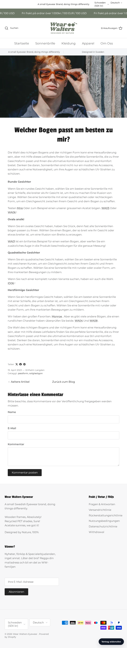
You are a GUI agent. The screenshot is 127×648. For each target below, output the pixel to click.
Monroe (57, 316)
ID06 (11, 283)
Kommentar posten (25, 472)
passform (23, 373)
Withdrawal (96, 532)
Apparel (88, 43)
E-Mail (12, 428)
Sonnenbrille (45, 43)
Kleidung (68, 43)
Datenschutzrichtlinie (103, 526)
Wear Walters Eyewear (25, 634)
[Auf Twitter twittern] (16, 364)
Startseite (21, 43)
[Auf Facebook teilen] (20, 364)
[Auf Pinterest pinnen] (24, 364)
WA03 (105, 208)
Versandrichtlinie (100, 509)
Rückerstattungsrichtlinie (105, 515)
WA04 (79, 320)
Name (12, 412)
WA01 (11, 241)
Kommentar (16, 444)
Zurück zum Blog (63, 381)
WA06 (12, 212)
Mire (20, 208)
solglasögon (36, 373)
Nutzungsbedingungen (104, 520)
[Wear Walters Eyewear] (63, 28)
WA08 (94, 320)
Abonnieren (16, 591)
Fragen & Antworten (102, 504)
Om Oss (107, 43)
